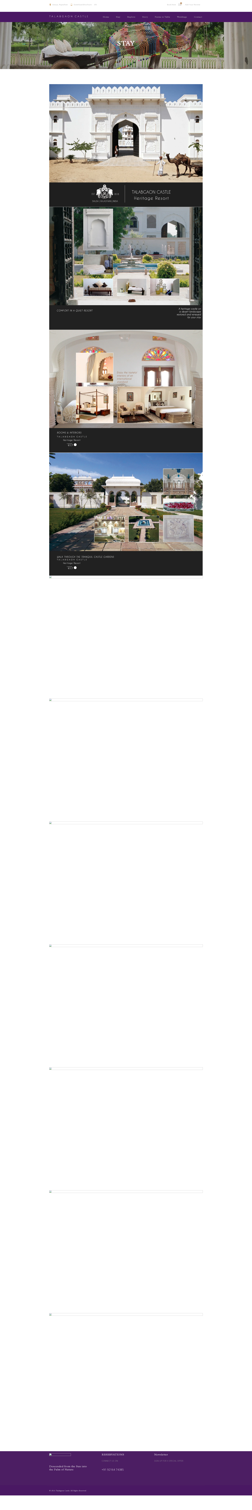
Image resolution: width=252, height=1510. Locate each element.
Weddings (182, 17)
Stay (118, 17)
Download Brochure (83, 4)
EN (95, 4)
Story (145, 17)
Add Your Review (192, 4)
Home (106, 17)
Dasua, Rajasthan (60, 4)
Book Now (171, 4)
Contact (198, 17)
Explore (131, 17)
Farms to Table (162, 17)
